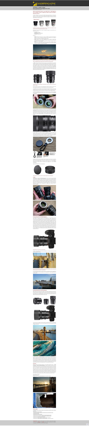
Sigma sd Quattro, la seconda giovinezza (42, 417)
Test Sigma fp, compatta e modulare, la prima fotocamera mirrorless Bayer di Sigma (43, 412)
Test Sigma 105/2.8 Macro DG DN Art (37, 414)
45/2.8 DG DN (54, 66)
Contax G (49, 161)
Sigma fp (55, 160)
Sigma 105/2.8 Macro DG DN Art (41, 416)
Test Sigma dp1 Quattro (36, 413)
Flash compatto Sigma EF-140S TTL (37, 411)
